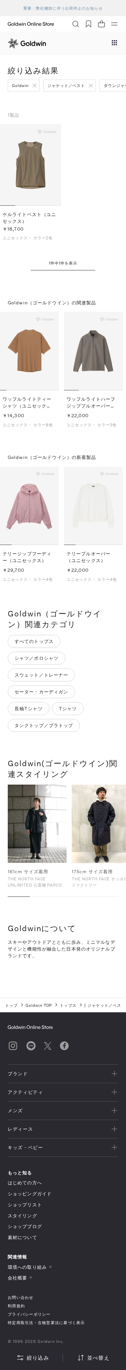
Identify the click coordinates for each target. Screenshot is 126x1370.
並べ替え (98, 1357)
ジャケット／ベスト (66, 85)
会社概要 (17, 1278)
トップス (68, 1005)
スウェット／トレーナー (41, 675)
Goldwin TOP (39, 1005)
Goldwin (20, 85)
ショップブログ (25, 1226)
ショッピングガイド (30, 1194)
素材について (22, 1237)
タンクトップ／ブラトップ (44, 725)
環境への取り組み (27, 1267)
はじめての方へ (25, 1183)
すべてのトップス (34, 641)
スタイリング (22, 1215)
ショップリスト (25, 1204)
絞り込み (38, 1357)
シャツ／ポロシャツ (36, 658)
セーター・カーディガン (41, 692)
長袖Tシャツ (29, 708)
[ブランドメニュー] (114, 43)
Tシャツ (68, 708)
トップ (11, 1005)
